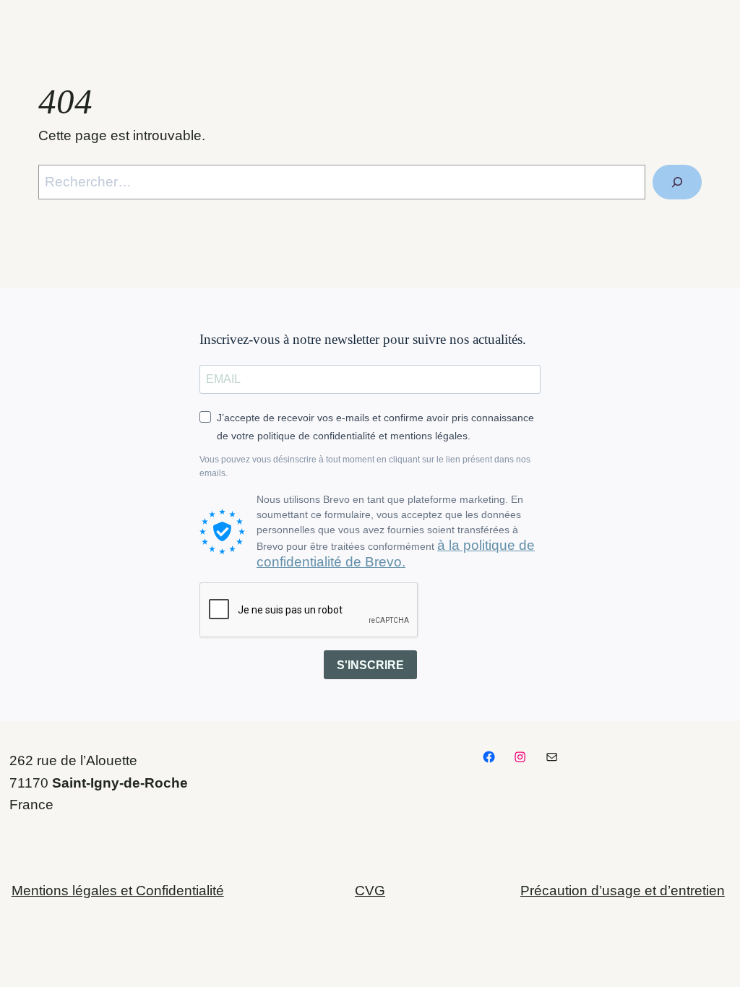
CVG (370, 890)
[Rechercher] (677, 182)
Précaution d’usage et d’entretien (622, 890)
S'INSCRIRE (370, 665)
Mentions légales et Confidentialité (118, 890)
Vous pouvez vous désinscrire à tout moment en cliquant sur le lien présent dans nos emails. (364, 466)
